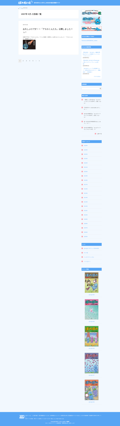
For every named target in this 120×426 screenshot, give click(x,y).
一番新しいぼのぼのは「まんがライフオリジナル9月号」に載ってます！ (92, 101)
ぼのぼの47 (91, 375)
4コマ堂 (86, 252)
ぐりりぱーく (87, 261)
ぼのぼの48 (91, 348)
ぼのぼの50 (91, 294)
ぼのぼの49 (91, 321)
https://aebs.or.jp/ (60, 418)
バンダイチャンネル (89, 257)
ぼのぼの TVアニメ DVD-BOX (91, 248)
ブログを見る (97, 76)
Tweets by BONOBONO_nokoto (89, 40)
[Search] (100, 88)
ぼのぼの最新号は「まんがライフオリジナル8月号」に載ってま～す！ (92, 115)
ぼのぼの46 (91, 402)
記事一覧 (99, 133)
